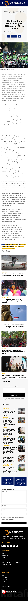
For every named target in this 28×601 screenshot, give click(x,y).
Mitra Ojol (12, 246)
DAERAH (3, 348)
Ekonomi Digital (14, 244)
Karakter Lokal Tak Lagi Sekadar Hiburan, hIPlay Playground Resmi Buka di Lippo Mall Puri (9, 422)
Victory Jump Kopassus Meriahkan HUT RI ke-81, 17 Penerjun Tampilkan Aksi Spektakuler (12, 326)
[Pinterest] (15, 36)
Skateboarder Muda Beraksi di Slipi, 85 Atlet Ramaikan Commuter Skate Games (13, 275)
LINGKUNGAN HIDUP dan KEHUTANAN (9, 465)
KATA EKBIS (12, 11)
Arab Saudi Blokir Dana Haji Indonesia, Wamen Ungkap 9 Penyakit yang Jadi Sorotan (9, 460)
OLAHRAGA (4, 272)
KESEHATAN (6, 436)
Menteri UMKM (5, 246)
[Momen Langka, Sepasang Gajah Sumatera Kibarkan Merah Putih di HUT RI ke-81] (14, 339)
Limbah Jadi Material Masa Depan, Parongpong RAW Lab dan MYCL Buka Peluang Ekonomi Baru (10, 450)
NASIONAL (4, 322)
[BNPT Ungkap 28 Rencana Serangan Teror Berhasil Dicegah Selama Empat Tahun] (14, 364)
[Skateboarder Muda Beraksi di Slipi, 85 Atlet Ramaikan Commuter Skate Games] (14, 262)
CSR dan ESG (6, 445)
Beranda (6, 11)
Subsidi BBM (20, 246)
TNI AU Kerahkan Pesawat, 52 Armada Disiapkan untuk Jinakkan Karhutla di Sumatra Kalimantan (10, 470)
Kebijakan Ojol (22, 244)
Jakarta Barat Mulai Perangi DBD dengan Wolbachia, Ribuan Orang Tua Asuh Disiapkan (9, 440)
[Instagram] (5, 546)
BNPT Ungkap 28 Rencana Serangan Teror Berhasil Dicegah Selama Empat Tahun (13, 377)
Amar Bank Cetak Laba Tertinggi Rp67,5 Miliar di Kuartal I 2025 (7, 481)
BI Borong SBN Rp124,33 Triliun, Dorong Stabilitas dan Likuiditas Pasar (20, 482)
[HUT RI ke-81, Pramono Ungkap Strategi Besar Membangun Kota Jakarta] (14, 288)
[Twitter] (12, 36)
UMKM (19, 11)
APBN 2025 (8, 244)
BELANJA (5, 417)
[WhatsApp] (19, 36)
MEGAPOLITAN (5, 297)
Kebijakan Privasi (9, 399)
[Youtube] (17, 546)
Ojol (16, 246)
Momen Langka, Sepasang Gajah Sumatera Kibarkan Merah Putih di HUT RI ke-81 (14, 351)
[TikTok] (8, 546)
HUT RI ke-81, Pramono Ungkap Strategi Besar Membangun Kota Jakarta (12, 301)
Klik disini (14, 395)
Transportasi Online (6, 248)
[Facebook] (8, 36)
